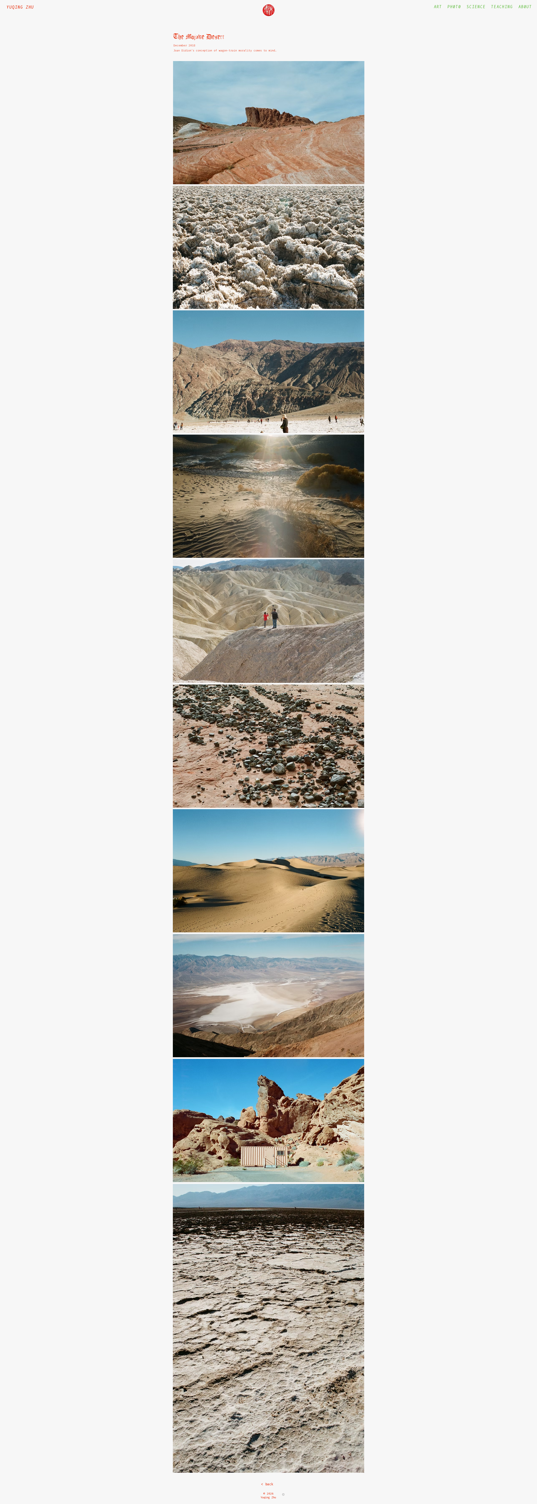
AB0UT (525, 7)
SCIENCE (476, 7)
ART (438, 7)
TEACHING (502, 7)
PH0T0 (454, 7)
